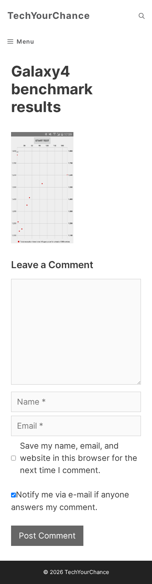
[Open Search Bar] (141, 16)
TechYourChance (48, 15)
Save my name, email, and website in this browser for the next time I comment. (78, 458)
